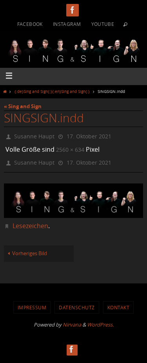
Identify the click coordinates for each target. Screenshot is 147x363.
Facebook (30, 24)
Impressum (32, 302)
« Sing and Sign (23, 106)
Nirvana (72, 320)
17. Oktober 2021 (89, 135)
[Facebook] (72, 10)
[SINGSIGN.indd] (73, 196)
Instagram (67, 24)
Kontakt (118, 302)
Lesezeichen (30, 221)
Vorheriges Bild (29, 249)
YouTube (102, 24)
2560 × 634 (70, 147)
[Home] (4, 91)
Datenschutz (77, 302)
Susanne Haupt (34, 135)
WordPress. (100, 320)
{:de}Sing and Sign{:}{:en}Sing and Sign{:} (52, 91)
